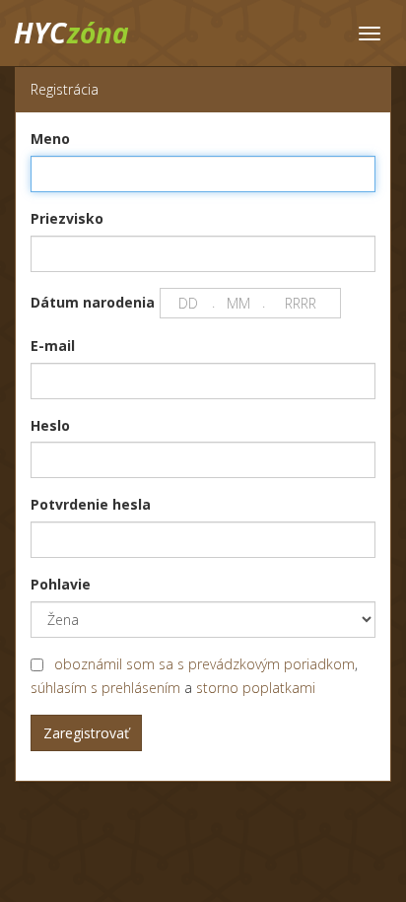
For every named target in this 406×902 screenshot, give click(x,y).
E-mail (53, 345)
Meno (50, 138)
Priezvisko (67, 218)
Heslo (50, 425)
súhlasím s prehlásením (105, 687)
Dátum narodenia (93, 302)
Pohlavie (61, 584)
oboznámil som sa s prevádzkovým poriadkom (204, 664)
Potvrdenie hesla (91, 504)
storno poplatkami (255, 687)
